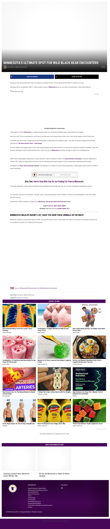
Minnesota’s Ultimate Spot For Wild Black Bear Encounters (38, 288)
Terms (29, 496)
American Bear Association (73, 159)
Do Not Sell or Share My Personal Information (40, 505)
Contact (30, 507)
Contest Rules (31, 497)
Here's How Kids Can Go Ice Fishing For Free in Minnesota (59, 181)
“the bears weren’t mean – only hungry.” (30, 143)
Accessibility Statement (34, 501)
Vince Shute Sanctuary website (29, 166)
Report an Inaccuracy (33, 494)
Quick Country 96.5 (63, 208)
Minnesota (52, 87)
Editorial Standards (33, 492)
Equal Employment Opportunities (37, 488)
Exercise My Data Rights (34, 503)
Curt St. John (52, 206)
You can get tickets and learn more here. (58, 201)
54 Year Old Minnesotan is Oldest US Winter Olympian (54, 475)
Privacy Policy (31, 499)
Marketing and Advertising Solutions (38, 490)
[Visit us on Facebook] (62, 488)
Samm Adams (10, 67)
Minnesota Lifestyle (22, 297)
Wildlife (26, 295)
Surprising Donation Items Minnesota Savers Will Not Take (16, 475)
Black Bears (31, 295)
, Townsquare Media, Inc (25, 512)
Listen (45, 206)
